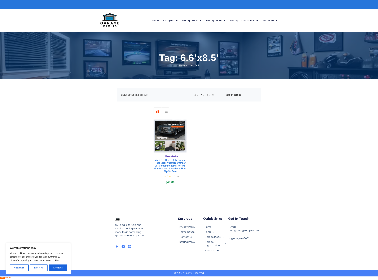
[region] (38, 258)
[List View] (165, 111)
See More (268, 20)
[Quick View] (168, 151)
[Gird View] (157, 111)
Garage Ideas (214, 20)
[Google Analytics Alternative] (6, 278)
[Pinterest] (129, 246)
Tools (208, 232)
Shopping (168, 20)
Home (155, 20)
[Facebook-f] (117, 246)
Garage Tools (190, 20)
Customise (19, 268)
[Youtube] (123, 246)
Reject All (38, 268)
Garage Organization (242, 20)
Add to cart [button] (173, 152)
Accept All (58, 268)
